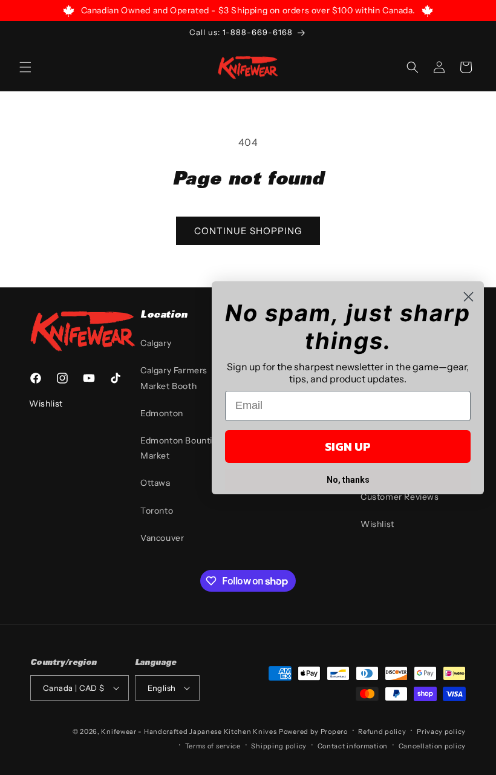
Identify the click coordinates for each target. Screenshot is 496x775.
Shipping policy (279, 746)
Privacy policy (441, 731)
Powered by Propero (313, 731)
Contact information (353, 746)
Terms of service (213, 746)
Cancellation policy (432, 746)
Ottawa (155, 482)
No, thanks (348, 480)
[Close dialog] (468, 296)
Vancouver (162, 537)
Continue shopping (248, 231)
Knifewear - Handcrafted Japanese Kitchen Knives (188, 731)
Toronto (156, 510)
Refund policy (382, 731)
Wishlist (377, 523)
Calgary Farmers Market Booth (173, 378)
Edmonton (161, 413)
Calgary (155, 343)
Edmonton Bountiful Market (181, 448)
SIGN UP (348, 446)
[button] (25, 67)
